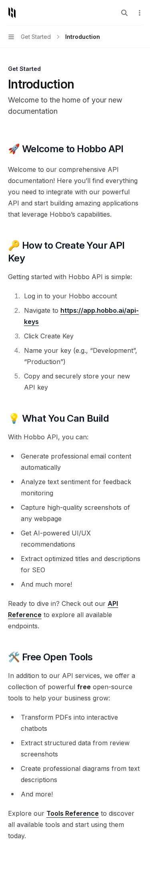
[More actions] (140, 12)
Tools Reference (72, 813)
